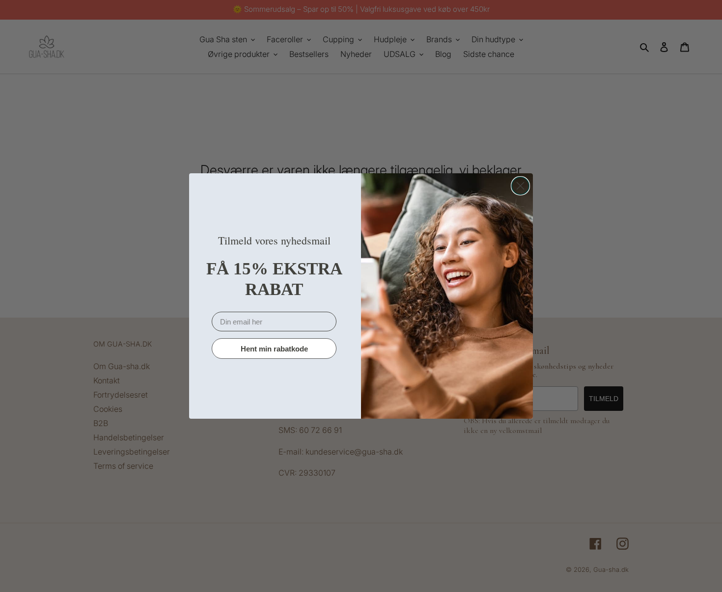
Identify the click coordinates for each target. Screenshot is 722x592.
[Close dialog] (520, 185)
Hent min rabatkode (274, 349)
